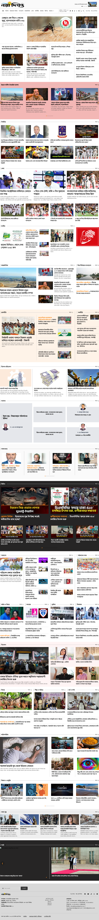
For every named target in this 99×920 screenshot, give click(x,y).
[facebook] (70, 10)
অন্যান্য (51, 11)
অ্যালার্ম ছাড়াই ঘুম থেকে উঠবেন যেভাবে (16, 766)
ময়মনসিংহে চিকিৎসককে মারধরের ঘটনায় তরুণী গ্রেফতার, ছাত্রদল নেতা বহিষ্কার (31, 594)
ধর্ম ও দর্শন (71, 690)
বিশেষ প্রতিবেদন (6, 367)
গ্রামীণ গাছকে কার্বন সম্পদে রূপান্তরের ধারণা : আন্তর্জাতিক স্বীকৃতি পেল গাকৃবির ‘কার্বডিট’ (31, 571)
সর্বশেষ (7, 11)
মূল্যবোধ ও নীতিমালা (49, 900)
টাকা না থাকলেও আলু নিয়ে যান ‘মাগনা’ (11, 876)
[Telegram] (79, 10)
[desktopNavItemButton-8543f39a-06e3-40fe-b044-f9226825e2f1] (53, 10)
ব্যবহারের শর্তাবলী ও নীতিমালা (35, 916)
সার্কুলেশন (49, 903)
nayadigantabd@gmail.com (74, 908)
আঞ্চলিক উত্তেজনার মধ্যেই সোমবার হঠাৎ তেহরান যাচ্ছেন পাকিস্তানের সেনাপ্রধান (62, 284)
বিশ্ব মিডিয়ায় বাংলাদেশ (84, 265)
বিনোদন (3, 645)
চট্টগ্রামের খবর (82, 555)
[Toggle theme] (81, 11)
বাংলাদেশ (21, 11)
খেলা (32, 11)
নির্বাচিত (3, 122)
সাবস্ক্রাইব (24, 888)
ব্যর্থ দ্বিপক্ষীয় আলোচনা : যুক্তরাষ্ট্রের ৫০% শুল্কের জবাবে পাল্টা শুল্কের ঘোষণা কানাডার (64, 271)
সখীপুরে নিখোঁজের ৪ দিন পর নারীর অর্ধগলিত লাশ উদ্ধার (31, 561)
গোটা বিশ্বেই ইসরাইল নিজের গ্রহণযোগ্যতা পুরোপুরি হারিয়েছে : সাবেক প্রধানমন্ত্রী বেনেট (9, 829)
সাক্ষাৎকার (4, 449)
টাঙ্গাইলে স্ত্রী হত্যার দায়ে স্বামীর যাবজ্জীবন (56, 592)
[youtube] (72, 10)
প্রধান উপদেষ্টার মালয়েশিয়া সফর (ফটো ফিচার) (65, 876)
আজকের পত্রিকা (14, 11)
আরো (96, 85)
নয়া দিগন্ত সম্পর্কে (49, 898)
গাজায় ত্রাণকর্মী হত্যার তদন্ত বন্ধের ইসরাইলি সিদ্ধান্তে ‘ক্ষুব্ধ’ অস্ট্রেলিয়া (68, 829)
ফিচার (3, 690)
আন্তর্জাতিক (27, 11)
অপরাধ (28, 604)
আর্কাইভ (25, 916)
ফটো (2, 845)
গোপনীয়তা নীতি (47, 916)
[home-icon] (3, 11)
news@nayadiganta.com (77, 906)
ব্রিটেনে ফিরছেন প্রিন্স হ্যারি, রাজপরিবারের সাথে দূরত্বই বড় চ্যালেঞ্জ (62, 298)
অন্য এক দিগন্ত (94, 10)
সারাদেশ (3, 555)
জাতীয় (3, 226)
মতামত (41, 11)
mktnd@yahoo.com (89, 908)
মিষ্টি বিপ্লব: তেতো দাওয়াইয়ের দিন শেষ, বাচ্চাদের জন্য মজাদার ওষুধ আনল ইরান (61, 774)
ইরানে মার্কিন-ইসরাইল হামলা (10, 85)
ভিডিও (46, 11)
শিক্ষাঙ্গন (79, 604)
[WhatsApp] (77, 10)
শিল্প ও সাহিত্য (39, 690)
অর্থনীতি (37, 11)
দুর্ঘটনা (53, 604)
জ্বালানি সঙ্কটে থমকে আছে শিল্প (9, 388)
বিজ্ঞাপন (49, 901)
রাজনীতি (3, 312)
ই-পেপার (88, 10)
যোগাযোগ (49, 904)
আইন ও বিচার (5, 604)
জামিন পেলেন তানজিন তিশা (84, 662)
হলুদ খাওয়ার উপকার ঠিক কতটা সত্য (87, 751)
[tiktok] (75, 10)
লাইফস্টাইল (4, 735)
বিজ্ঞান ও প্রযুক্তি (6, 780)
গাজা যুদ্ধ (4, 812)
